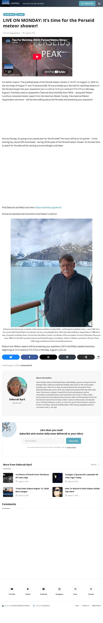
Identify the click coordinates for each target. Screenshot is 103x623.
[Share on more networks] (86, 357)
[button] (99, 3)
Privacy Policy (71, 447)
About (77, 606)
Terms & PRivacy (96, 606)
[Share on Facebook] (29, 357)
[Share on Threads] (48, 357)
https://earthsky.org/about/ (48, 207)
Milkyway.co (46, 606)
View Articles (17, 403)
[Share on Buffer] (67, 357)
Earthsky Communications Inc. (21, 606)
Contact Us (85, 606)
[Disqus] (51, 544)
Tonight (20, 14)
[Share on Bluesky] (11, 357)
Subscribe (89, 3)
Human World (9, 14)
